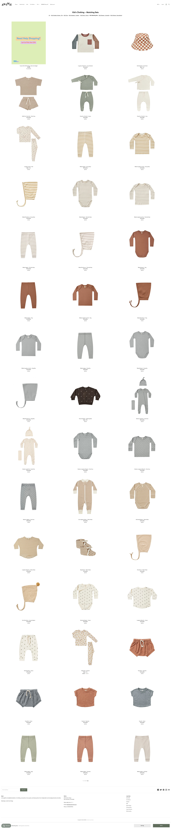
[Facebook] (158, 790)
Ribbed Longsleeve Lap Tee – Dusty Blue (29, 368)
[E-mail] (169, 790)
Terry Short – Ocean (28, 721)
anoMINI (28, 67)
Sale (27, 4)
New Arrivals (22, 4)
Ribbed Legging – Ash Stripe (142, 771)
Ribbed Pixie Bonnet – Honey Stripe (28, 217)
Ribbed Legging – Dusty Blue (85, 368)
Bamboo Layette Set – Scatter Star (29, 469)
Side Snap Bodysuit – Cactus (85, 620)
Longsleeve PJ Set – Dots (28, 166)
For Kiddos (32, 4)
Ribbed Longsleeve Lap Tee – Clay (85, 317)
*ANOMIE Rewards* (44, 4)
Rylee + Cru (142, 67)
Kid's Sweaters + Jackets (74, 15)
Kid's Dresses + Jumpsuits (104, 15)
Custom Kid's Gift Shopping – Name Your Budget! (28, 65)
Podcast (127, 801)
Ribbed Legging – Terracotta (85, 771)
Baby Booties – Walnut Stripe (85, 569)
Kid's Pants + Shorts (84, 15)
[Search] (169, 4)
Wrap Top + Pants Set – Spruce (85, 116)
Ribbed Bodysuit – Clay (142, 267)
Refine (161, 825)
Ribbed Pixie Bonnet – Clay (142, 317)
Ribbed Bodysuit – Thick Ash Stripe (85, 217)
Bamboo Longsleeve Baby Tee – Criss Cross (142, 469)
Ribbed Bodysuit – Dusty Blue (142, 368)
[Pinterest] (163, 790)
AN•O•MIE (128, 797)
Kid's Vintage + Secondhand (116, 15)
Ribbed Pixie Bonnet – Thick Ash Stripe (85, 267)
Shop (16, 4)
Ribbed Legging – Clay (29, 317)
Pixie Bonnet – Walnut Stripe (142, 569)
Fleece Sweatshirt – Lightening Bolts (85, 418)
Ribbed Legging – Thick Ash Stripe (29, 267)
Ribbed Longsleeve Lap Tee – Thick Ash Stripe (142, 217)
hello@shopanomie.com (72, 804)
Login (163, 4)
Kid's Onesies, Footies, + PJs (57, 15)
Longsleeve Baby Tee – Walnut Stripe (28, 569)
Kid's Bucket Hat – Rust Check (142, 65)
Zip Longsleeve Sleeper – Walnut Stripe (85, 519)
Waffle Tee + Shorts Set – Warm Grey (28, 116)
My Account (52, 4)
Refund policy (128, 811)
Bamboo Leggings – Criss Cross (28, 519)
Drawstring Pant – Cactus (28, 670)
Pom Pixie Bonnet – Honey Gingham (28, 620)
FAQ (127, 803)
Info (37, 4)
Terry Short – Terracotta (142, 670)
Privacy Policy (128, 807)
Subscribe (24, 789)
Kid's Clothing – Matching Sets (11, 825)
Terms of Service (129, 809)
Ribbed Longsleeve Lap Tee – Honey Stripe (142, 166)
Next (88, 780)
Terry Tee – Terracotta (85, 721)
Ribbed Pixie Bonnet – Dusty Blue (29, 418)
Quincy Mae (85, 67)
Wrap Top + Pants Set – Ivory (142, 116)
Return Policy (128, 805)
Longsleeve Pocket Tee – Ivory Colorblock (85, 65)
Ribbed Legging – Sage (29, 771)
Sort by (142, 825)
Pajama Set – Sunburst (85, 670)
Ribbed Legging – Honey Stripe (85, 166)
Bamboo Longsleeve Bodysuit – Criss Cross (85, 469)
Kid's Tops (66, 15)
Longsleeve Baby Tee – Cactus (142, 620)
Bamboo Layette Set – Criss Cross (142, 418)
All (49, 15)
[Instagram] (166, 790)
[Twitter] (161, 790)
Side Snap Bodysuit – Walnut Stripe (142, 519)
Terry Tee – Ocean (142, 721)
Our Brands (128, 799)
